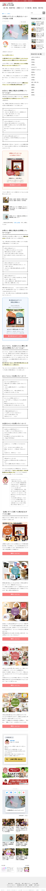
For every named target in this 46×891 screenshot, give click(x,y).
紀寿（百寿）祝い (35, 82)
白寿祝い (33, 77)
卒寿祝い (33, 62)
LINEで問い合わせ (16, 759)
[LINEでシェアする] (19, 792)
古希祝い (26, 815)
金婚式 (32, 89)
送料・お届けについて (26, 883)
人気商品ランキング (20, 7)
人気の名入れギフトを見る (15, 336)
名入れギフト (34, 67)
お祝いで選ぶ (5, 7)
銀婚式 (32, 92)
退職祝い (33, 84)
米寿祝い (33, 79)
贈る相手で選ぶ (12, 7)
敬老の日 (33, 74)
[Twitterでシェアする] (7, 792)
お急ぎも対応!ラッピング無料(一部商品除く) (23, 0)
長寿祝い (33, 94)
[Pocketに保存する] (23, 792)
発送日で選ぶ (40, 7)
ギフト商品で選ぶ (28, 7)
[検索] (44, 13)
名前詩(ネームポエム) (36, 69)
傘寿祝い (33, 59)
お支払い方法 (17, 883)
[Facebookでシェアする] (11, 792)
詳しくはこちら (16, 553)
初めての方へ (10, 883)
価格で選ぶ (35, 7)
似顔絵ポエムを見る (16, 185)
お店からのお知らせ (35, 57)
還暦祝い (33, 87)
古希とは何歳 (17, 222)
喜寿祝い (33, 72)
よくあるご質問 (35, 883)
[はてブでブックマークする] (15, 792)
